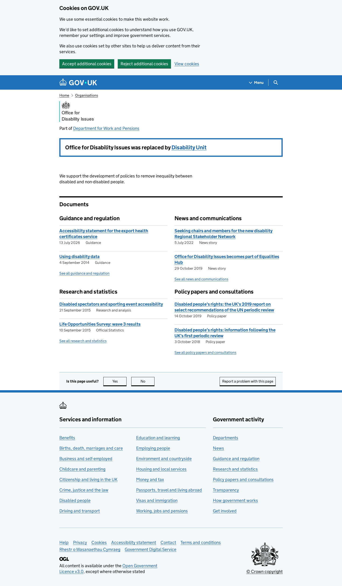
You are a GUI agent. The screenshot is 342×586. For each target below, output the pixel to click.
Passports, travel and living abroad (169, 490)
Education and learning (158, 437)
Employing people (153, 448)
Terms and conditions (201, 542)
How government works (235, 500)
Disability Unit (189, 147)
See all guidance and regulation (84, 273)
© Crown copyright (264, 571)
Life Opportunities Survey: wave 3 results (100, 324)
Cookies (99, 542)
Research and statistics (235, 469)
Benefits (67, 437)
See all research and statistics (83, 341)
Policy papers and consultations (243, 479)
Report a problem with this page (247, 381)
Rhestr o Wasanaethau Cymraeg (89, 549)
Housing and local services (161, 469)
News (218, 448)
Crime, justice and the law (83, 490)
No (147, 381)
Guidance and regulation (236, 458)
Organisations (86, 95)
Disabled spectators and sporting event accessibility (111, 304)
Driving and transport (79, 511)
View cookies (186, 64)
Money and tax (150, 479)
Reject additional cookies (144, 63)
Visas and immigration (157, 500)
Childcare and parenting (82, 469)
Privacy (80, 542)
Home (64, 95)
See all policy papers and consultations (205, 352)
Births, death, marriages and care (91, 448)
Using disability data (79, 256)
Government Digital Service (150, 549)
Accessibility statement (133, 542)
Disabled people (75, 500)
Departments (225, 437)
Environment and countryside (164, 458)
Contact (168, 542)
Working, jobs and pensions (162, 511)
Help (64, 542)
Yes (119, 381)
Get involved (225, 511)
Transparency (226, 490)
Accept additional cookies (86, 63)
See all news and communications (201, 279)
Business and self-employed (85, 458)
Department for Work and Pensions (106, 128)
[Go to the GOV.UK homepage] (78, 82)
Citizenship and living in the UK (88, 479)
